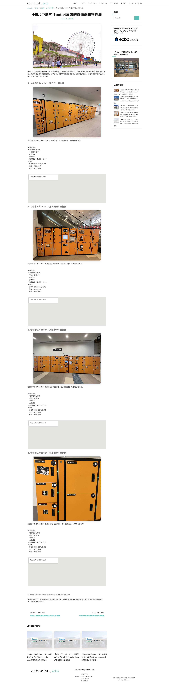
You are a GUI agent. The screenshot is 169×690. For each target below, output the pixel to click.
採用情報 (85, 681)
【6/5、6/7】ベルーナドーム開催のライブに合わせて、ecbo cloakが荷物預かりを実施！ (66, 657)
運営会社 (85, 674)
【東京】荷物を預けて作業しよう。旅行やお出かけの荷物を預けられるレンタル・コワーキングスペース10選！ (126, 92)
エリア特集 (69, 19)
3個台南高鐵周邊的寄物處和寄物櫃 (91, 615)
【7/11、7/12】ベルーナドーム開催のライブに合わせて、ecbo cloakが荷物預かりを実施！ (39, 657)
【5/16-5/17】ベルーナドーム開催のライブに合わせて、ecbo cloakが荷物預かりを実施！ (94, 657)
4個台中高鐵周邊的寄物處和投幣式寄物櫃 (45, 615)
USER (63, 19)
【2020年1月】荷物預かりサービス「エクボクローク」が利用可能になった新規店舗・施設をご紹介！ (129, 108)
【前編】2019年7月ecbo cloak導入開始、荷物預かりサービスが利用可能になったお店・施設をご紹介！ (129, 114)
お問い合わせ (85, 678)
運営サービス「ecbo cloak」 (85, 676)
